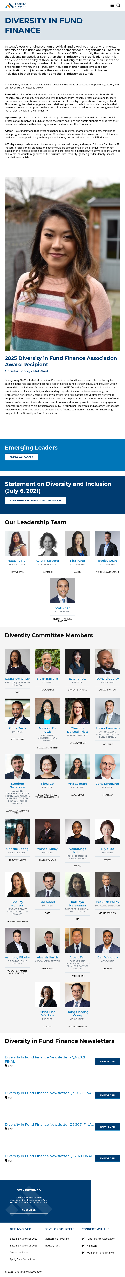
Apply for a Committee (22, 1259)
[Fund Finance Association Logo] (15, 5)
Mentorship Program (57, 1238)
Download (107, 1061)
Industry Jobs (52, 1245)
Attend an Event (19, 1252)
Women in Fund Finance (100, 1252)
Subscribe (29, 1209)
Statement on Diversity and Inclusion (35, 500)
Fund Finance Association (101, 1238)
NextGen (92, 1245)
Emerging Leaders (21, 457)
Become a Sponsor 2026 (23, 1245)
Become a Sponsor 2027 (23, 1238)
